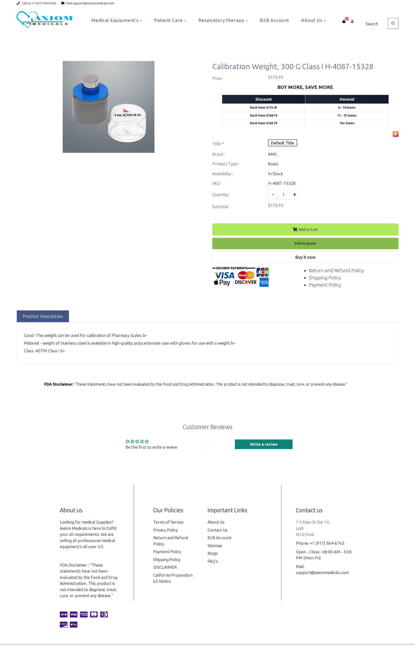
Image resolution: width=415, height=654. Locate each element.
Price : (217, 78)
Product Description (43, 316)
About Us (312, 20)
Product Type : (225, 163)
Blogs (213, 553)
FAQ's (213, 561)
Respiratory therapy (221, 20)
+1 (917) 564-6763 (327, 543)
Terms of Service (168, 522)
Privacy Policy (165, 530)
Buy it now (305, 257)
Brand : (218, 154)
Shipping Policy (325, 277)
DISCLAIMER (165, 567)
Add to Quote (305, 243)
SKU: (216, 183)
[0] (343, 21)
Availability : (222, 173)
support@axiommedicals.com (93, 3)
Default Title (282, 143)
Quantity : (221, 194)
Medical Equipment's (116, 20)
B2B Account (274, 20)
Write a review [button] (264, 444)
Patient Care (169, 20)
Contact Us (217, 530)
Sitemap (215, 545)
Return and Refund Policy (336, 270)
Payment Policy (325, 285)
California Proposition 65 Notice (173, 578)
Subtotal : (221, 206)
